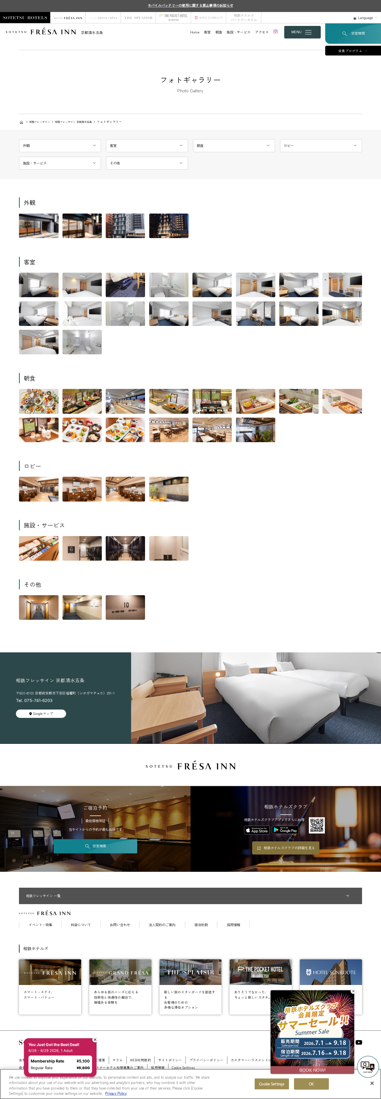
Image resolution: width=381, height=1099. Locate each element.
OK (311, 1083)
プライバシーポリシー (206, 1059)
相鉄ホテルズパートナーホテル (243, 17)
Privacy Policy (116, 1093)
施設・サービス (238, 32)
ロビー (289, 145)
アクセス (262, 32)
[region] (190, 1084)
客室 (207, 32)
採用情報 (233, 925)
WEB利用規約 (140, 1059)
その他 (115, 163)
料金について (81, 925)
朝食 (218, 32)
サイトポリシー (170, 1059)
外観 (26, 145)
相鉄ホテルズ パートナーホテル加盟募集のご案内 (106, 1067)
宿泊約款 (201, 925)
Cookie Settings (271, 1083)
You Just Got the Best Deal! (53, 1044)
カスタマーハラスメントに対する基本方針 (263, 1059)
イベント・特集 (40, 925)
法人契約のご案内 (162, 925)
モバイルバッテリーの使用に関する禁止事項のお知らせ (190, 5)
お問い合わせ (120, 925)
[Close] (372, 1083)
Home (194, 32)
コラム (117, 1059)
